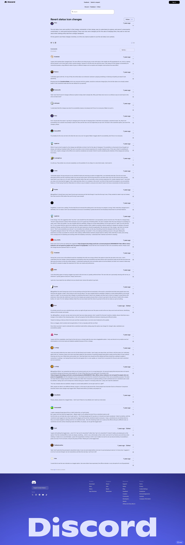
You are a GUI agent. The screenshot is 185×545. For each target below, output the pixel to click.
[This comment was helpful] (133, 56)
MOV (55, 269)
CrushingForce (58, 158)
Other (98, 6)
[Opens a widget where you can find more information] (180, 542)
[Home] (10, 2)
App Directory (93, 491)
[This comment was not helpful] (133, 61)
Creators (125, 493)
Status (90, 489)
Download (92, 484)
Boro (55, 305)
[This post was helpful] (133, 23)
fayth (55, 428)
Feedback (86, 2)
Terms (141, 484)
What (55, 22)
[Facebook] (51, 42)
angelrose (56, 143)
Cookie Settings (143, 489)
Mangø (56, 334)
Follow (128, 19)
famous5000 (57, 131)
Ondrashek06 (57, 407)
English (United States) (40, 487)
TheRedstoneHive (58, 445)
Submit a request (95, 2)
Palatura (56, 71)
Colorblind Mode (64, 81)
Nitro (90, 486)
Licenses (141, 496)
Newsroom (109, 491)
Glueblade (56, 56)
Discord (87, 6)
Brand (107, 489)
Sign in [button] (174, 2)
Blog (124, 489)
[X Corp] (53, 42)
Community (126, 496)
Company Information (145, 498)
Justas (55, 170)
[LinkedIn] (55, 42)
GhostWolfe (57, 395)
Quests (124, 501)
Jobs (107, 486)
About (107, 484)
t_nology (56, 347)
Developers (126, 498)
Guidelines (142, 491)
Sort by (124, 50)
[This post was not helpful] (133, 28)
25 (133, 42)
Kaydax (56, 189)
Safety (124, 486)
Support (125, 484)
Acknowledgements (144, 493)
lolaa (55, 458)
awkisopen (57, 103)
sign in (55, 469)
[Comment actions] (133, 63)
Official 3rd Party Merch (129, 503)
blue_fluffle (57, 240)
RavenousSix (57, 90)
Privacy (141, 486)
